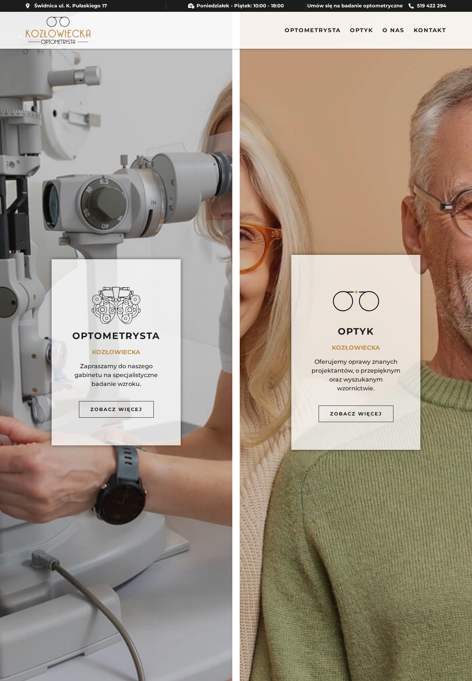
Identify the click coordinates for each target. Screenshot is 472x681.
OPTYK (361, 30)
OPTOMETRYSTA (313, 30)
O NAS (393, 30)
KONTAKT (430, 30)
